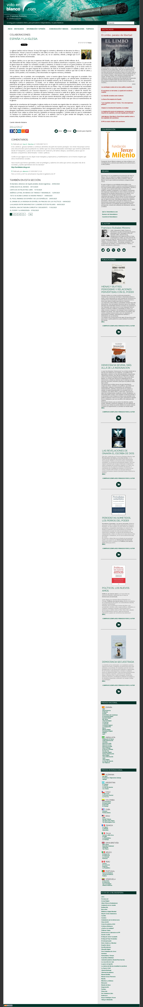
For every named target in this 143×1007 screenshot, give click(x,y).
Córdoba (105, 742)
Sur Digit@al (106, 762)
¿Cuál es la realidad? (107, 928)
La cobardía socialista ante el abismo (112, 95)
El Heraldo (105, 804)
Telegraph (105, 847)
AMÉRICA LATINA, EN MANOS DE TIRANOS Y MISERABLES (30, 193)
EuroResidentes (106, 947)
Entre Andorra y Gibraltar (108, 943)
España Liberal (105, 945)
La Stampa (105, 839)
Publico (104, 876)
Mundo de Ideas (106, 985)
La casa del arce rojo (107, 962)
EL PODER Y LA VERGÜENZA (20, 210)
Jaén (103, 758)
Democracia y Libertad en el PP (110, 932)
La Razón (105, 786)
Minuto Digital (106, 729)
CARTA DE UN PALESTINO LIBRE (21, 190)
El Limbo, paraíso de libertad (116, 35)
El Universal (106, 855)
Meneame (104, 983)
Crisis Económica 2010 (108, 924)
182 (30, 214)
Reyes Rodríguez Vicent (108, 997)
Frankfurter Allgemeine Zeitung (111, 778)
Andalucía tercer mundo (108, 905)
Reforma (105, 858)
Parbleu (103, 989)
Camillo (103, 916)
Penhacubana (106, 812)
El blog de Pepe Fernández (109, 939)
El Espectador (106, 803)
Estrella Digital (106, 718)
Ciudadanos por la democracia (110, 920)
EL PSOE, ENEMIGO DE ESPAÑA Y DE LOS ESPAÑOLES (29, 199)
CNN (103, 817)
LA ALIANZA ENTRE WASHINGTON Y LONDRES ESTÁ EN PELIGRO (32, 204)
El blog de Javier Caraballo (109, 937)
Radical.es (104, 995)
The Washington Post (108, 822)
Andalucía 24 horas (108, 739)
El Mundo (105, 712)
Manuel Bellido (105, 974)
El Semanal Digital (107, 716)
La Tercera (105, 796)
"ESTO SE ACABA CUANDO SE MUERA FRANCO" (26, 196)
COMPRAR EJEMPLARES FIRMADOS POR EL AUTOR (118, 326)
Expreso (104, 866)
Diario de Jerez (106, 745)
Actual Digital (105, 901)
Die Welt (104, 776)
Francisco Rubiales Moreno (115, 227)
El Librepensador (106, 941)
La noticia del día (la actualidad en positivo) (114, 966)
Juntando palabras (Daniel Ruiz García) (113, 960)
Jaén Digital (105, 759)
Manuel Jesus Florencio (108, 976)
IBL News (105, 719)
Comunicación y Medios (58, 29)
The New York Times (108, 820)
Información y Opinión (36, 29)
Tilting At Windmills (107, 999)
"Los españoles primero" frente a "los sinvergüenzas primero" (117, 103)
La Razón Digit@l (107, 725)
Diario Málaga (106, 748)
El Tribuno (105, 784)
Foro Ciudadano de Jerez (108, 951)
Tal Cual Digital (106, 884)
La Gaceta (105, 722)
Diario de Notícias (107, 873)
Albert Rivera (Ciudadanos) (109, 903)
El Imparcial (105, 854)
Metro (104, 728)
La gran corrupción (107, 964)
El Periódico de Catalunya (110, 715)
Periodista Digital (107, 731)
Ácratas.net (104, 899)
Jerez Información (107, 756)
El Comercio (106, 865)
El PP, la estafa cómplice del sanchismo (113, 121)
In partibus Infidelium (107, 958)
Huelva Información (108, 754)
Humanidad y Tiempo (107, 955)
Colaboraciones (77, 29)
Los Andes (105, 788)
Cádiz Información (107, 740)
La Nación (105, 724)
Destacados (19, 29)
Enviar (69, 131)
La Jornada (105, 857)
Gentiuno (104, 953)
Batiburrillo (104, 907)
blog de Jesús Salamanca (109, 913)
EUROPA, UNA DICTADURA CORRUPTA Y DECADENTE (28, 207)
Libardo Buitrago (106, 970)
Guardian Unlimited (108, 846)
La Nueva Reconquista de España (111, 99)
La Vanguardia (106, 726)
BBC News (105, 844)
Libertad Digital (106, 721)
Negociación (105, 987)
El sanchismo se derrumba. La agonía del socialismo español (117, 91)
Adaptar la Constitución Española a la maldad (114, 108)
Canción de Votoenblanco (109, 217)
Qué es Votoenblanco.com (110, 212)
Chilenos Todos (105, 930)
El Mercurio (105, 794)
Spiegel (104, 779)
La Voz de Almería (107, 761)
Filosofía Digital (105, 949)
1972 (102, 897)
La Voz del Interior (107, 787)
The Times (105, 849)
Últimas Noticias (107, 885)
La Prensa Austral (107, 795)
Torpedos (90, 29)
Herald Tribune (106, 819)
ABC (103, 709)
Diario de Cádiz (106, 743)
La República (106, 868)
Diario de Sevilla (107, 746)
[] (102, 322)
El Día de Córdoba (107, 749)
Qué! (103, 734)
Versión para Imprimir (83, 131)
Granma (104, 811)
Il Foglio (104, 836)
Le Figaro (105, 827)
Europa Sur (105, 751)
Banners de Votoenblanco (109, 214)
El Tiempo (105, 806)
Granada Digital (107, 752)
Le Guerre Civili (106, 968)
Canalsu (103, 918)
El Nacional (105, 881)
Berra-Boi (104, 909)
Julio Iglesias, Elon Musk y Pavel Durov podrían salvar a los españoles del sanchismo (118, 117)
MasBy (103, 978)
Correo (104, 863)
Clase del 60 (105, 922)
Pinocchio (104, 991)
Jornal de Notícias (107, 874)
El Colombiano (106, 802)
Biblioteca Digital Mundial (108, 911)
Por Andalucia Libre (107, 993)
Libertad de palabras (107, 972)
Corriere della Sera (108, 835)
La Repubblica (106, 838)
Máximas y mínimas (107, 981)
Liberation (105, 830)
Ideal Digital (105, 755)
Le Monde (105, 828)
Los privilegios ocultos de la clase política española (116, 87)
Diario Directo (106, 710)
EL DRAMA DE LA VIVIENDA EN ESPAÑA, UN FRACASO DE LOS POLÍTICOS (35, 201)
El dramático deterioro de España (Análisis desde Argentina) (30, 184)
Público (104, 732)
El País (104, 713)
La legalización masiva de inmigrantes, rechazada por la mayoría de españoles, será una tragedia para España (118, 112)
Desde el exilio (105, 934)
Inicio (10, 29)
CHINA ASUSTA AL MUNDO (19, 187)
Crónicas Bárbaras (107, 926)
